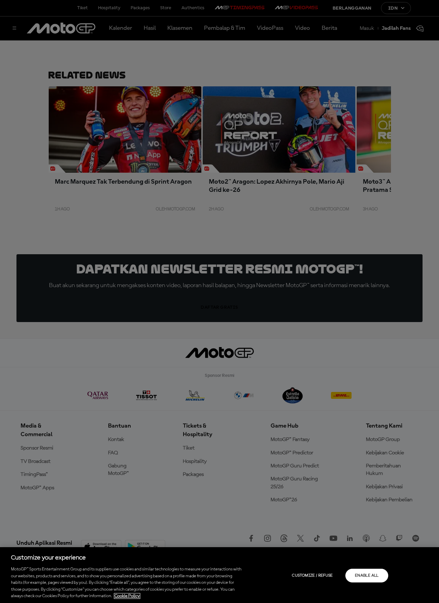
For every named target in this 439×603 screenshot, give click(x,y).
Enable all (367, 576)
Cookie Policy (127, 596)
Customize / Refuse (312, 576)
